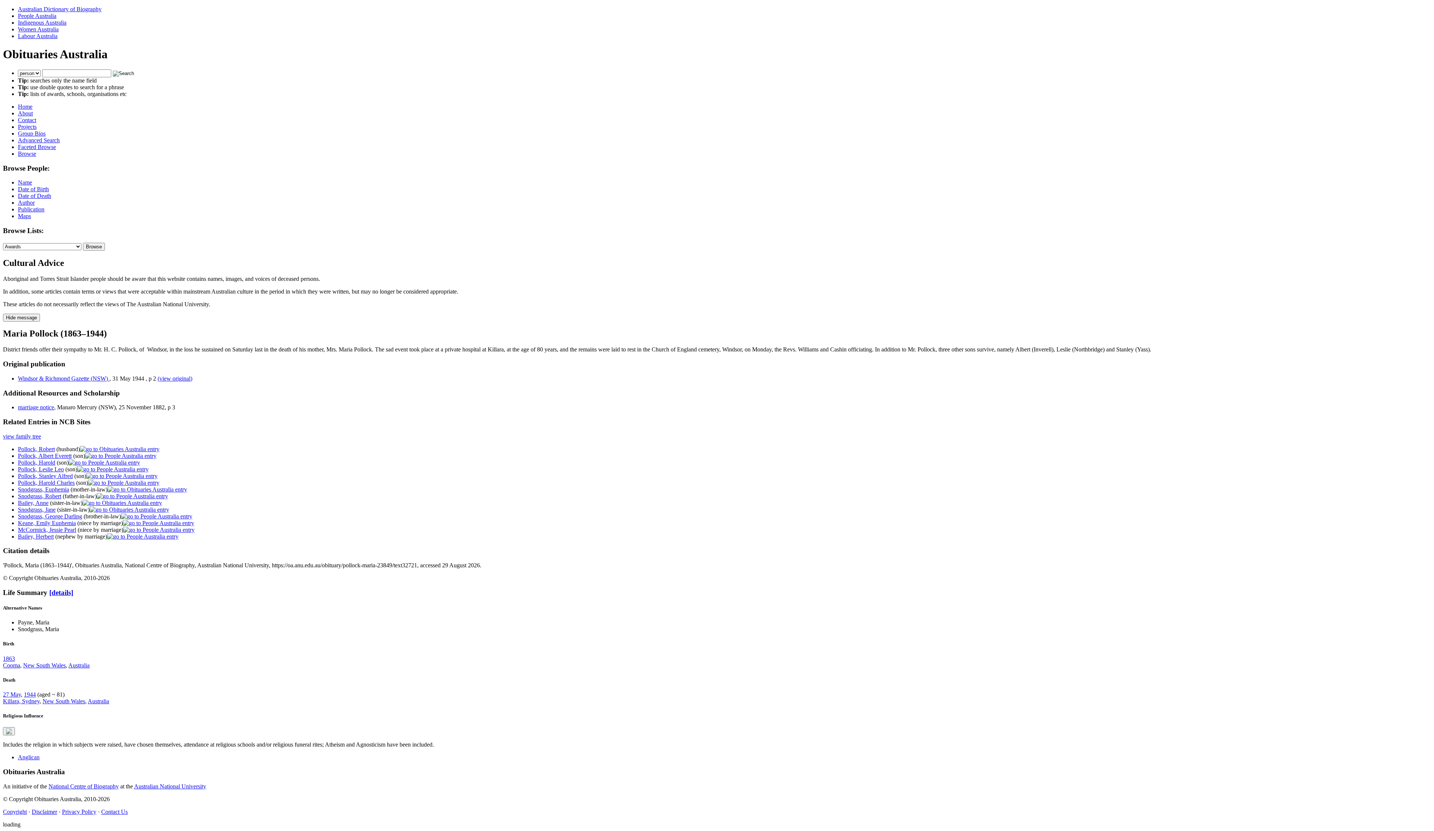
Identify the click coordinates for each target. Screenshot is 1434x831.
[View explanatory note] (9, 731)
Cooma (11, 665)
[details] (61, 592)
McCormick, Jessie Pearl (47, 530)
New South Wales (44, 665)
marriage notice (36, 407)
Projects (27, 127)
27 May (12, 694)
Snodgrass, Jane (37, 509)
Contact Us (114, 812)
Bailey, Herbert (36, 536)
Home (25, 106)
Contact (27, 120)
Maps (24, 216)
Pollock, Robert (36, 449)
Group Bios (32, 133)
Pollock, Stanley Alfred (45, 476)
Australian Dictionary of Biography (60, 9)
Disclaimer (44, 812)
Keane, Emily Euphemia (47, 523)
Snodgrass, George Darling (50, 516)
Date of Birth (33, 189)
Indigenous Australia (42, 22)
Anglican (29, 757)
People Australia (37, 16)
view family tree (22, 436)
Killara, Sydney (21, 701)
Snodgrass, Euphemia (43, 489)
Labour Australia (38, 36)
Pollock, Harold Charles (46, 483)
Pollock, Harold (36, 462)
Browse (27, 154)
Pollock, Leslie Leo (41, 469)
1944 (30, 694)
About (25, 113)
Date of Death (34, 196)
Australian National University (170, 786)
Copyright (15, 812)
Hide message (21, 317)
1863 (9, 658)
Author (26, 202)
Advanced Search (39, 140)
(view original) (175, 378)
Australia (79, 665)
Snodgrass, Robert (39, 496)
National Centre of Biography (84, 786)
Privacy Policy (79, 812)
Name (25, 182)
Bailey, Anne (33, 503)
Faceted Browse (37, 147)
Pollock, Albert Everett (45, 456)
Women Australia (38, 29)
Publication (31, 209)
